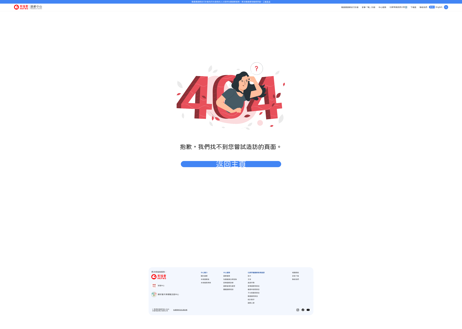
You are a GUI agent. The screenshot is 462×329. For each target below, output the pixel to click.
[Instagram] (297, 310)
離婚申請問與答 (254, 289)
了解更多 (266, 2)
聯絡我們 (295, 279)
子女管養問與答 (254, 293)
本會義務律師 (206, 283)
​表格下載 (295, 276)
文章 (249, 279)
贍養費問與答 (253, 296)
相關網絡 (295, 272)
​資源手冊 (251, 283)
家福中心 (161, 285)
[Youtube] (308, 310)
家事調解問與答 (254, 286)
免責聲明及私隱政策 (180, 310)
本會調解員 (205, 279)
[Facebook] (303, 310)
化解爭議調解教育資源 (256, 272)
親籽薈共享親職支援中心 (168, 294)
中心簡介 (204, 272)
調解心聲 (251, 303)
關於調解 (204, 276)
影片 (249, 276)
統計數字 (251, 299)
